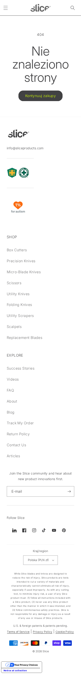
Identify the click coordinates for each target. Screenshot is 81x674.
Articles (13, 456)
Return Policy (18, 434)
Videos (13, 379)
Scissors (14, 283)
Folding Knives (19, 304)
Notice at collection (15, 670)
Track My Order (20, 423)
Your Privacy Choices (26, 664)
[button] (6, 8)
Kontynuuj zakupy (40, 95)
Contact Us (16, 445)
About (12, 401)
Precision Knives (21, 261)
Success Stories (20, 368)
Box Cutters (17, 250)
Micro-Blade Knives (24, 272)
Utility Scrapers (20, 315)
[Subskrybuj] (69, 491)
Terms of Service (18, 631)
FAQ (10, 390)
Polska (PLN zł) (38, 560)
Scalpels (14, 326)
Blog (11, 412)
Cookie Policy (65, 631)
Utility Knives (18, 294)
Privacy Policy (42, 631)
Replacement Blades (24, 337)
